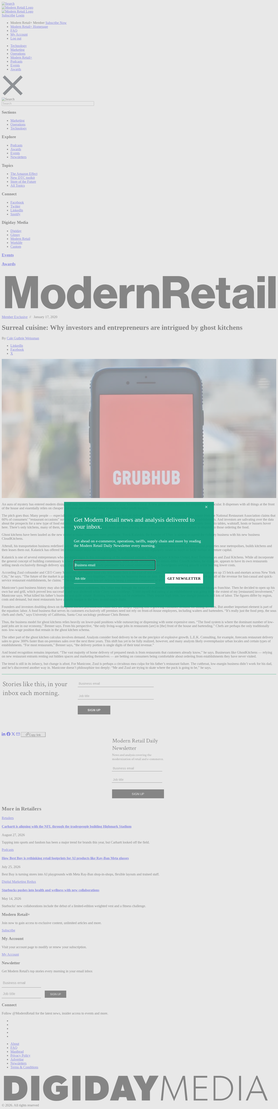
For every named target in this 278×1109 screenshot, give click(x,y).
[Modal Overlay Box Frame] (139, 554)
